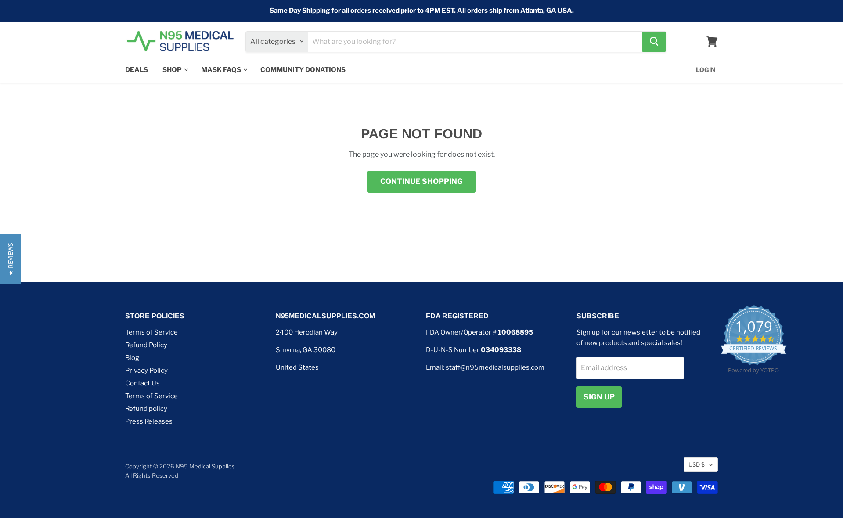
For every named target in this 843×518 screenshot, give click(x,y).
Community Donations (303, 69)
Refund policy (146, 409)
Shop (172, 69)
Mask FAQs (221, 69)
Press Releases (149, 421)
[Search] (654, 41)
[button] (10, 259)
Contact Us (142, 383)
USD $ (696, 464)
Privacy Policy (146, 370)
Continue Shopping (421, 181)
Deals (136, 69)
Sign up (599, 396)
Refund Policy (146, 345)
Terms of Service (151, 332)
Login (706, 69)
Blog (132, 358)
